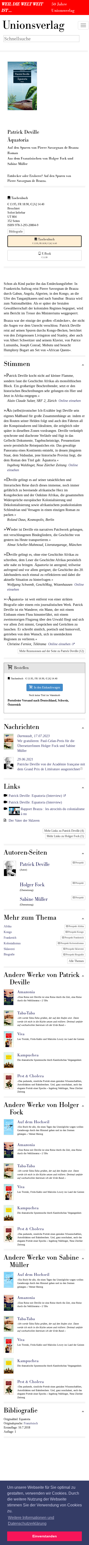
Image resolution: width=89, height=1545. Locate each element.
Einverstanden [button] (44, 1536)
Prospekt (79, 862)
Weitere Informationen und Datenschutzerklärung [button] (31, 1521)
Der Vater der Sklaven (24, 820)
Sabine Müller (34, 899)
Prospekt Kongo (76, 932)
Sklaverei (9, 949)
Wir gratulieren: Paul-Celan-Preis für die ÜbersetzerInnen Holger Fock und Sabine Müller (46, 743)
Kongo (8, 932)
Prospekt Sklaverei (75, 949)
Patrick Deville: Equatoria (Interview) (35, 796)
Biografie (9, 954)
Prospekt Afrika (76, 926)
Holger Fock (32, 885)
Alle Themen (76, 961)
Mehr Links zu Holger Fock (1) (65, 836)
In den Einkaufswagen (46, 687)
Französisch (31, 1423)
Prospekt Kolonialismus (72, 943)
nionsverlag (33, 25)
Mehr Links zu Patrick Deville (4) (64, 830)
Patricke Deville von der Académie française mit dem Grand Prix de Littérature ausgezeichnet (51, 764)
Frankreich (10, 937)
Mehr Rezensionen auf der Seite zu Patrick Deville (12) (51, 651)
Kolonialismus (12, 943)
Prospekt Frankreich (74, 937)
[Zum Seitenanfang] (83, 365)
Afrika (7, 926)
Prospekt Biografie (75, 954)
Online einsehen (70, 401)
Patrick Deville (35, 864)
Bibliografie (16, 231)
